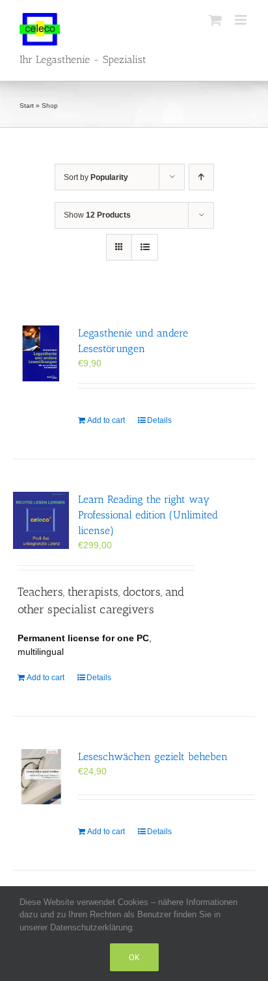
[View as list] (144, 247)
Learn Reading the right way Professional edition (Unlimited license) (148, 515)
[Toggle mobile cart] (215, 20)
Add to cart (106, 420)
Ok (134, 957)
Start (27, 105)
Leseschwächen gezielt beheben (153, 756)
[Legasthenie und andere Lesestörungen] (41, 353)
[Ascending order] (201, 177)
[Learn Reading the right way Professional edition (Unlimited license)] (41, 520)
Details (159, 420)
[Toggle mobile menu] (241, 20)
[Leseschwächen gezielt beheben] (41, 777)
